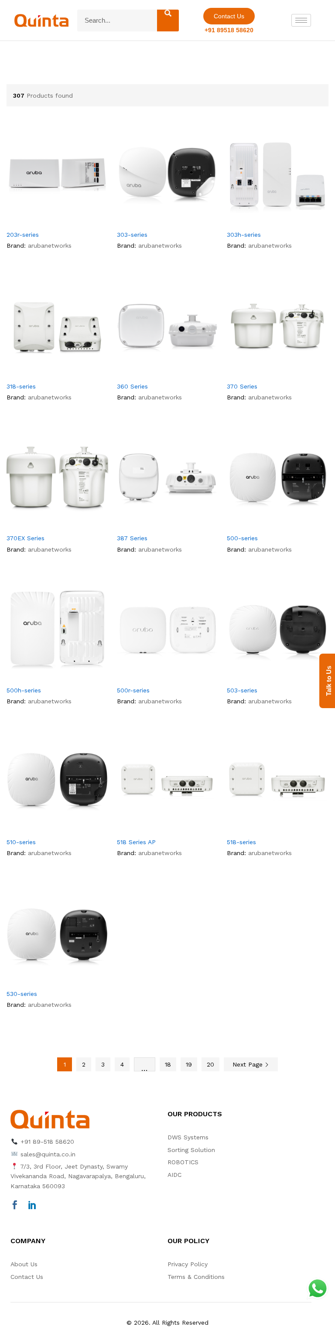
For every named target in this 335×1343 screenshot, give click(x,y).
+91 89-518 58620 (46, 1141)
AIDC (174, 1174)
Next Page (248, 1064)
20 (210, 1064)
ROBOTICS (183, 1162)
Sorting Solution (191, 1149)
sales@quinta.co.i (46, 1154)
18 (168, 1064)
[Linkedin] (32, 1206)
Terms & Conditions (196, 1276)
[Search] (168, 20)
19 (189, 1064)
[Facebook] (15, 1206)
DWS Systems (188, 1137)
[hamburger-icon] (301, 20)
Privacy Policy (188, 1264)
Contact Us (26, 1276)
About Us (24, 1264)
